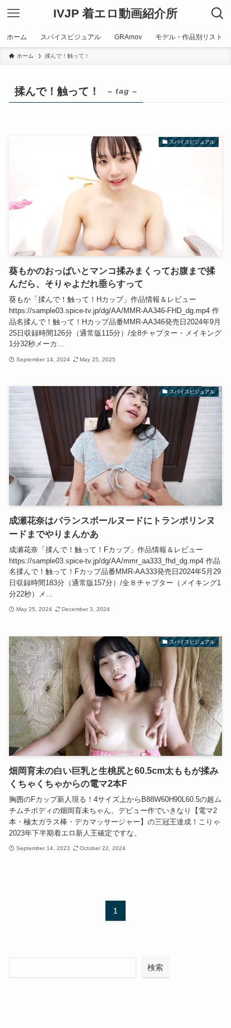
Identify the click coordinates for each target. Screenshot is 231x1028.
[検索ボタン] (217, 13)
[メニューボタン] (13, 13)
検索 (155, 967)
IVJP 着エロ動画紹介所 (115, 14)
